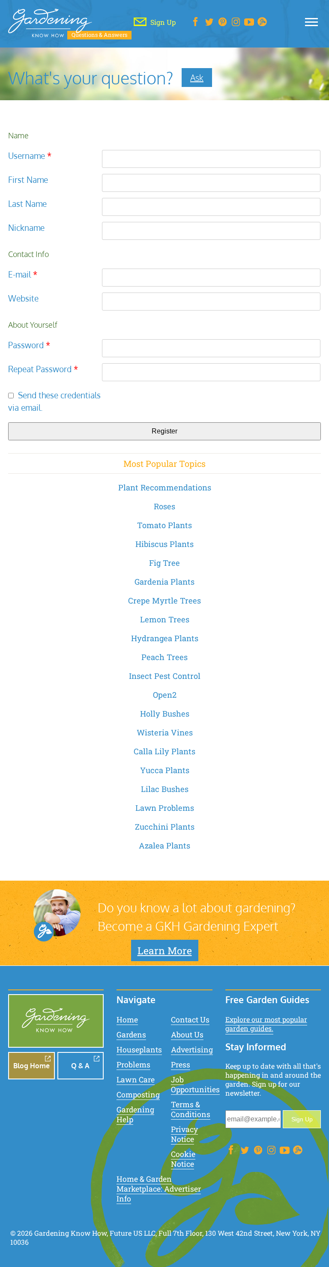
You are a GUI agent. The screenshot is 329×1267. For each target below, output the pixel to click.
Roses (164, 506)
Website (23, 298)
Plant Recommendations (164, 487)
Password (29, 345)
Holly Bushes (164, 713)
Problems (133, 1065)
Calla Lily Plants (164, 751)
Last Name (27, 203)
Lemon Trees (164, 619)
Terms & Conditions (190, 1109)
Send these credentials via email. (54, 401)
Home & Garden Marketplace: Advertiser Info (159, 1189)
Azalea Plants (164, 845)
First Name (28, 179)
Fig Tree (164, 563)
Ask (196, 77)
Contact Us (190, 1020)
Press (180, 1065)
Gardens (131, 1035)
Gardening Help (135, 1114)
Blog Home (31, 1065)
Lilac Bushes (164, 789)
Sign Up (302, 1119)
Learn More (165, 950)
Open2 (164, 695)
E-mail (22, 274)
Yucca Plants (164, 770)
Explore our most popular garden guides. (266, 1024)
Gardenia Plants (164, 582)
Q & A (80, 1065)
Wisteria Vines (165, 732)
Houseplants (139, 1050)
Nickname (26, 227)
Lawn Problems (164, 808)
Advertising (192, 1050)
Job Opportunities (195, 1084)
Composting (138, 1095)
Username (29, 155)
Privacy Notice (184, 1134)
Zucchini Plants (164, 827)
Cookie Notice (183, 1159)
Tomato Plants (164, 525)
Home (127, 1020)
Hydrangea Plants (164, 638)
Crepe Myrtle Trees (164, 600)
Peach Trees (164, 657)
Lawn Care (136, 1080)
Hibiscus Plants (164, 544)
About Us (187, 1035)
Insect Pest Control (164, 676)
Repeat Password (43, 369)
